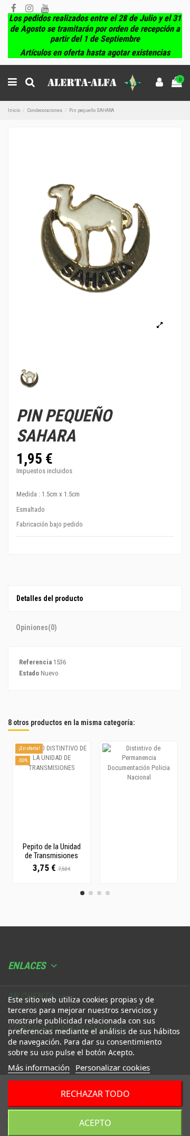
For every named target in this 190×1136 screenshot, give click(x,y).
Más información (39, 1067)
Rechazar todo (95, 1094)
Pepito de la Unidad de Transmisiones (52, 851)
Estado (29, 673)
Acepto (95, 1123)
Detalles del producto (49, 598)
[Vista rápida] (52, 834)
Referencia (35, 662)
